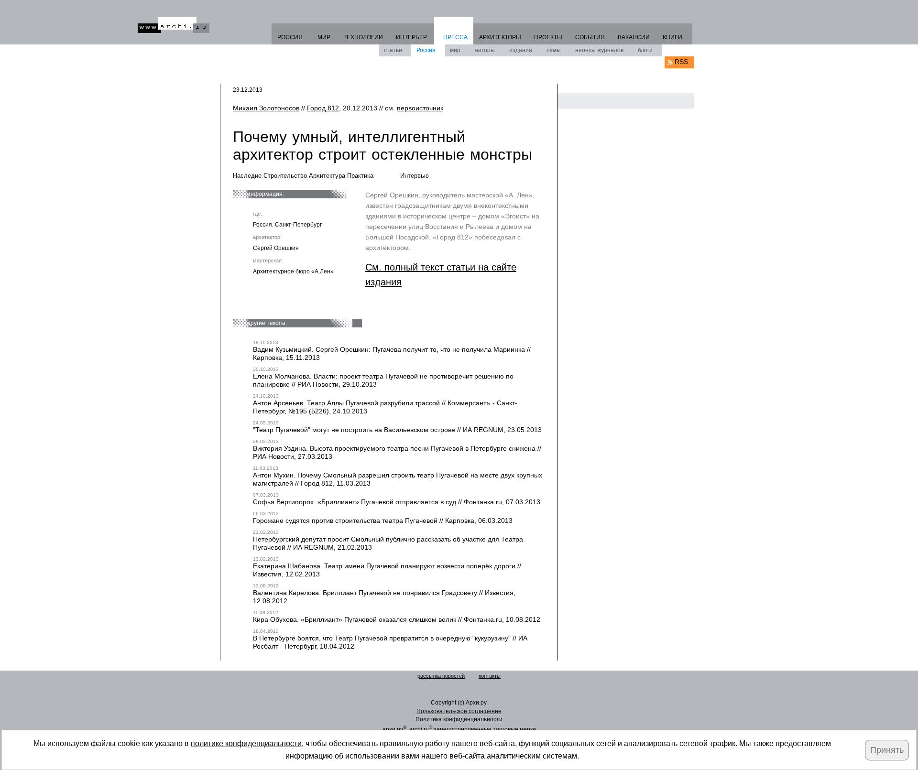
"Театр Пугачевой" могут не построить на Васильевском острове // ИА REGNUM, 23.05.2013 (397, 430)
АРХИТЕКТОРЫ (500, 37)
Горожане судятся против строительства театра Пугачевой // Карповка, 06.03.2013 (383, 520)
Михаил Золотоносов (266, 108)
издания (520, 50)
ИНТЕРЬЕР (411, 37)
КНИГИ (672, 37)
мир (455, 50)
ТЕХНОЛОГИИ (363, 37)
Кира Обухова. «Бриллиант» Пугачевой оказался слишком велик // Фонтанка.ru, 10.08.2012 (396, 619)
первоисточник (420, 108)
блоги (645, 50)
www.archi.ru (173, 25)
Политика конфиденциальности (459, 719)
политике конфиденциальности (246, 743)
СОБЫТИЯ (590, 37)
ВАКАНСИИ (634, 37)
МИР (323, 37)
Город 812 (323, 108)
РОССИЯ (290, 37)
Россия (426, 50)
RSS (681, 61)
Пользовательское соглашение (459, 711)
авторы (485, 50)
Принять (887, 750)
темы (553, 50)
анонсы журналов (599, 50)
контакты (490, 676)
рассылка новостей (441, 676)
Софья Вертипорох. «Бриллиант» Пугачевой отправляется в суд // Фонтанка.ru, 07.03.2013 (396, 502)
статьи (393, 50)
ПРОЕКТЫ (548, 37)
